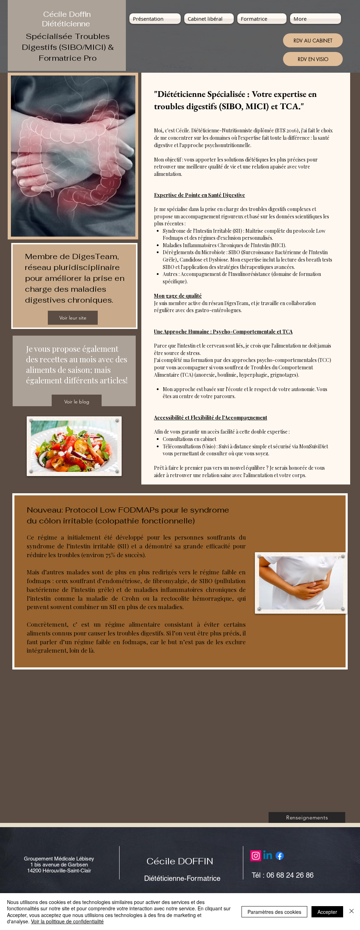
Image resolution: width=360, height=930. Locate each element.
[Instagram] (255, 855)
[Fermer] (351, 911)
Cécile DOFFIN (180, 861)
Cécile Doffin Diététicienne (67, 18)
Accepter (327, 911)
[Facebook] (279, 855)
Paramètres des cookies (274, 911)
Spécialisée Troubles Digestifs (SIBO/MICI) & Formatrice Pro (68, 47)
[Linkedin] (267, 855)
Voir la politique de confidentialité (67, 921)
